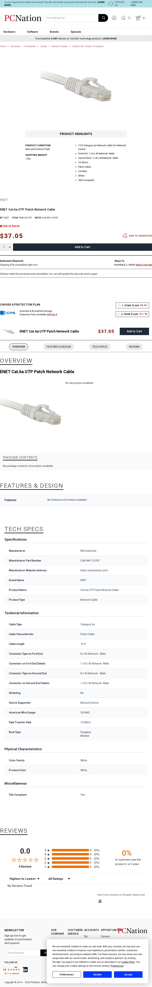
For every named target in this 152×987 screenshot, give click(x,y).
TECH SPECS (100, 346)
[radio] (76, 850)
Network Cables (59, 46)
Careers (105, 936)
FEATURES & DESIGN (58, 346)
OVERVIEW (18, 346)
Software (32, 31)
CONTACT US (120, 3)
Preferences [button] (117, 966)
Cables (43, 46)
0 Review (31, 866)
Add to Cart (82, 247)
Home (3, 46)
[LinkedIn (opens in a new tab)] (26, 969)
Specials (76, 31)
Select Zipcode (144, 265)
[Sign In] (114, 18)
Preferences (67, 974)
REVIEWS (134, 346)
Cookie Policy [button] (128, 962)
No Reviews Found (19, 886)
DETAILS (52, 314)
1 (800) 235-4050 (136, 3)
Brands (54, 31)
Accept (128, 974)
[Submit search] (103, 18)
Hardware (9, 31)
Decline (97, 974)
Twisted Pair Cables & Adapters (88, 46)
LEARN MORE (109, 38)
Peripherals (30, 46)
